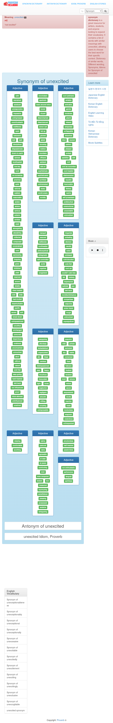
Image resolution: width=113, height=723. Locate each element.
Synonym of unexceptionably (14, 613)
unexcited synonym (16, 710)
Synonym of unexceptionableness (15, 602)
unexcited (18, 17)
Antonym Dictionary (57, 3)
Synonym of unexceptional (13, 622)
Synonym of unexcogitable (13, 703)
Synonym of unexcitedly (12, 658)
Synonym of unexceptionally (14, 631)
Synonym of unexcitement (13, 667)
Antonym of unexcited (43, 526)
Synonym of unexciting (12, 676)
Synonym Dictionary (32, 3)
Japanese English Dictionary (96, 96)
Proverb (60, 720)
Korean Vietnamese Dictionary (93, 133)
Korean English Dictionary (95, 105)
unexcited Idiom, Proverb (43, 536)
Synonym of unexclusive (12, 694)
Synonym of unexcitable (12, 649)
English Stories (98, 3)
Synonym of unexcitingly (12, 685)
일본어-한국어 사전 (97, 88)
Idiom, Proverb (78, 3)
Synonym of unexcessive (12, 640)
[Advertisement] (43, 52)
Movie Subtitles (95, 142)
